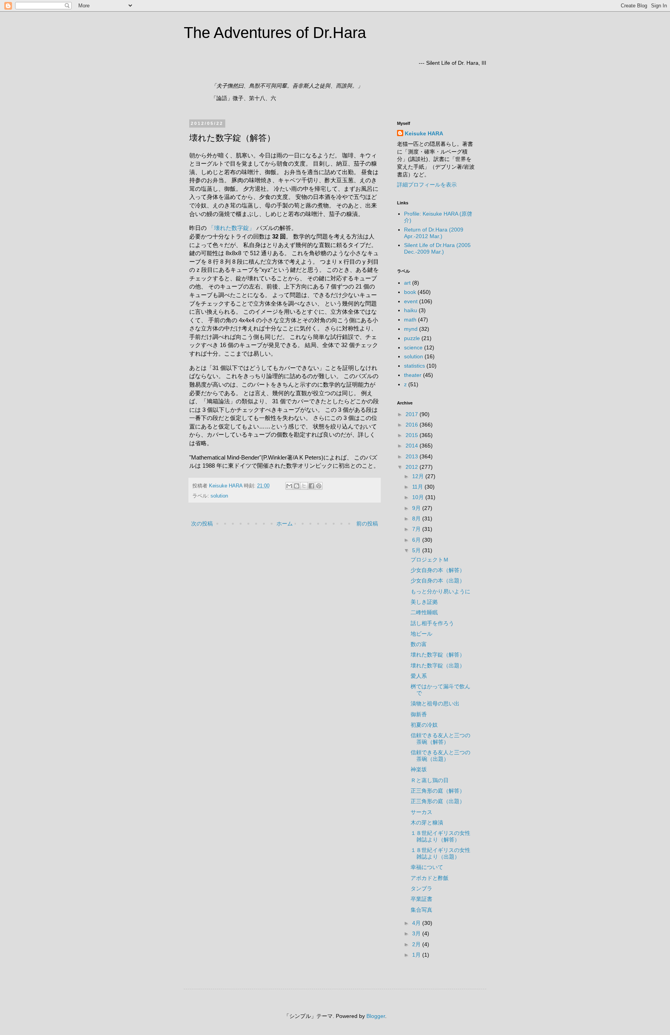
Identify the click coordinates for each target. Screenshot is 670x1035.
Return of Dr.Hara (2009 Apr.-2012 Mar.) (433, 232)
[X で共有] (304, 486)
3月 (417, 933)
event (411, 301)
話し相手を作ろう (432, 623)
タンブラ (421, 888)
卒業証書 (421, 899)
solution (219, 496)
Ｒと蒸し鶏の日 (430, 780)
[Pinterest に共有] (319, 486)
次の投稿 (202, 523)
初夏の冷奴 (424, 725)
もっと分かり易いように (440, 591)
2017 (413, 414)
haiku (410, 310)
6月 (417, 540)
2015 (413, 435)
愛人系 (419, 676)
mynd (411, 329)
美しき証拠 (424, 602)
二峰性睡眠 (424, 612)
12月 (418, 476)
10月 (418, 497)
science (413, 347)
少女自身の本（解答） (438, 570)
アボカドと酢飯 (430, 878)
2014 (413, 445)
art (407, 283)
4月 (417, 923)
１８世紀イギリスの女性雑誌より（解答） (440, 836)
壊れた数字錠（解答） (438, 654)
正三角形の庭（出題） (438, 801)
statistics (414, 366)
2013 (413, 456)
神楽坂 (419, 769)
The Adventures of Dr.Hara (275, 32)
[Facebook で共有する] (311, 486)
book (410, 292)
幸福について (427, 867)
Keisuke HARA (424, 133)
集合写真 (421, 910)
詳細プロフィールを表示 (427, 184)
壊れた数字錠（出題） (438, 665)
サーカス (421, 812)
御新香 (419, 714)
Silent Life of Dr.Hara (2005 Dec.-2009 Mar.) (437, 248)
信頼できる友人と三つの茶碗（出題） (440, 755)
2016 (413, 425)
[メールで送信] (289, 486)
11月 (418, 487)
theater (412, 375)
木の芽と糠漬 (427, 822)
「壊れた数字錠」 (231, 228)
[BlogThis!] (296, 486)
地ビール (421, 634)
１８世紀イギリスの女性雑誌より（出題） (440, 853)
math (410, 319)
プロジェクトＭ (430, 559)
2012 (413, 467)
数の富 (419, 644)
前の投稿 (367, 523)
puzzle (412, 338)
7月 (417, 529)
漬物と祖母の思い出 (435, 703)
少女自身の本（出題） (438, 580)
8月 (417, 518)
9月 (417, 508)
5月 (417, 550)
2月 (417, 944)
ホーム (284, 523)
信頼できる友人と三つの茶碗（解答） (440, 738)
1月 (417, 955)
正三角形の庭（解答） (438, 791)
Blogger (375, 1016)
